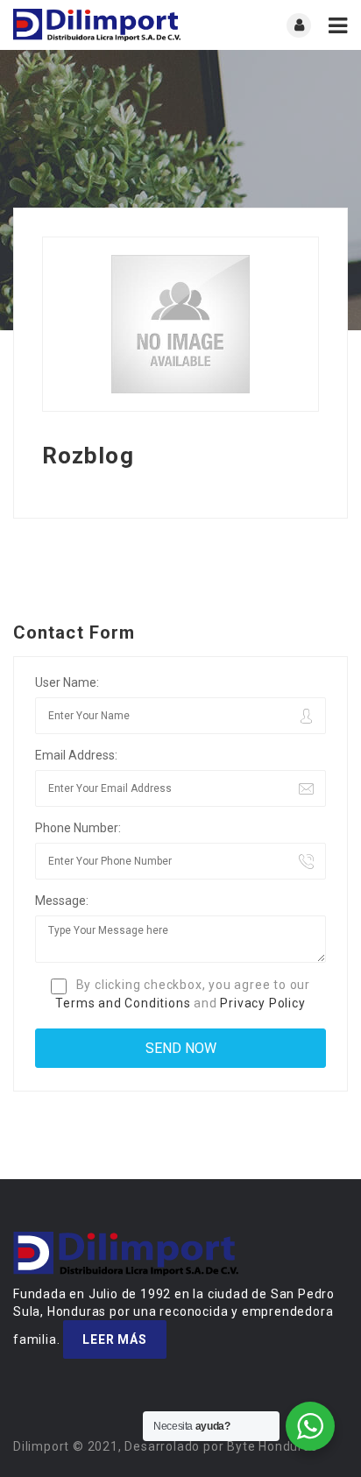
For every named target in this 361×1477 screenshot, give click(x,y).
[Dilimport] (96, 25)
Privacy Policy (262, 1003)
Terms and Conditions (122, 1003)
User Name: (67, 682)
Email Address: (76, 755)
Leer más (114, 1339)
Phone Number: (78, 828)
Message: (61, 901)
